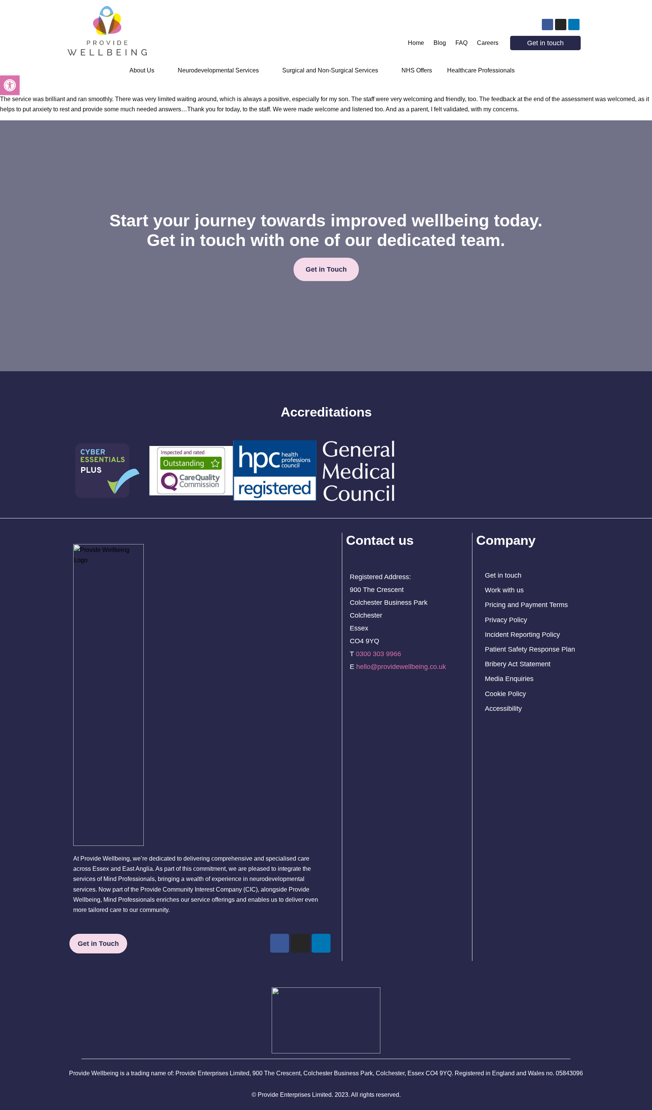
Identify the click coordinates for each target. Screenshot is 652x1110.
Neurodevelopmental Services (218, 70)
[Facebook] (547, 24)
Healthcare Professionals (481, 70)
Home (416, 43)
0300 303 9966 (378, 654)
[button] (10, 85)
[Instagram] (560, 24)
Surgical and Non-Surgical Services (330, 70)
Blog (440, 43)
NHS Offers (416, 70)
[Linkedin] (574, 24)
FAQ (461, 43)
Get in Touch (326, 269)
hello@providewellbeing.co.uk (401, 666)
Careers (487, 43)
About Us (141, 70)
